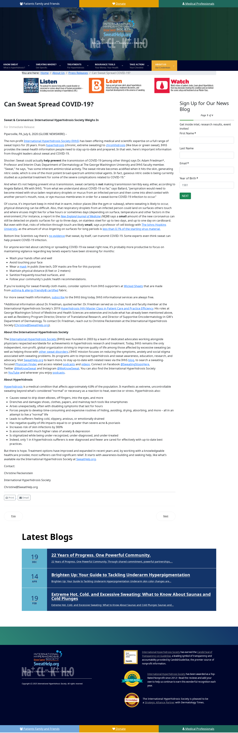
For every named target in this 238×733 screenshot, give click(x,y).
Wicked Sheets (133, 286)
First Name (188, 133)
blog (131, 360)
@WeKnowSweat (25, 368)
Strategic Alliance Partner (160, 703)
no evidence (57, 236)
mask (23, 266)
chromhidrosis (115, 145)
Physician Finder (25, 364)
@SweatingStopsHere (135, 364)
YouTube (14, 373)
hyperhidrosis (55, 145)
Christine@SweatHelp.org (32, 325)
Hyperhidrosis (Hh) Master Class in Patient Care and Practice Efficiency (107, 308)
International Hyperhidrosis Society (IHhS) (51, 141)
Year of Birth (189, 178)
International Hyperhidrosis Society (33, 339)
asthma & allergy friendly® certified (34, 290)
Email (184, 163)
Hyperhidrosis (13, 386)
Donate (120, 4)
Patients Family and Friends (41, 4)
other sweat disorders (53, 352)
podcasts (69, 364)
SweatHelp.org (33, 360)
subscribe (58, 297)
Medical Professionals (199, 4)
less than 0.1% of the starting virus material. (131, 229)
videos (85, 364)
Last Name (187, 148)
